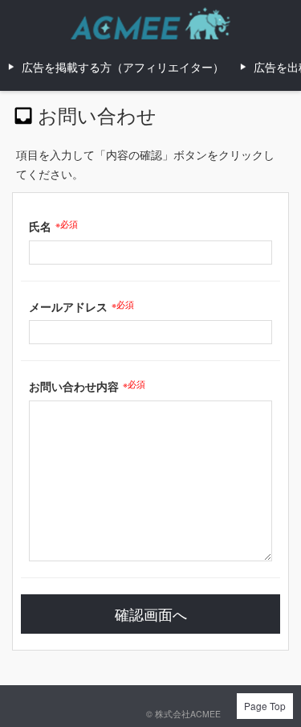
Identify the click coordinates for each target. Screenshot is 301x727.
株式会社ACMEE (188, 714)
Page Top (265, 706)
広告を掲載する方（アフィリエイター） (123, 67)
